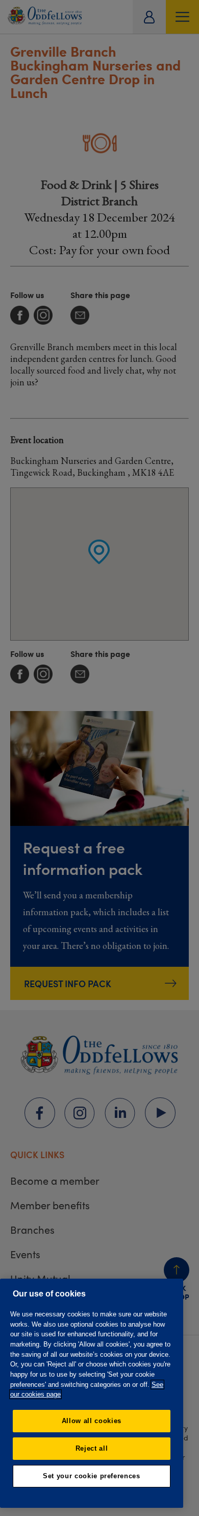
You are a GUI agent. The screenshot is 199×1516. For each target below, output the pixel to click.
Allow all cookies (91, 1421)
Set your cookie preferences (91, 1476)
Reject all (92, 1448)
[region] (91, 1393)
